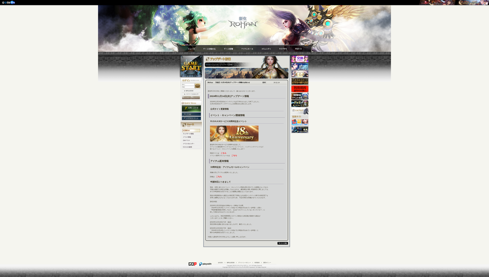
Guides (207, 48)
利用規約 (257, 262)
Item (245, 48)
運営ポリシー (267, 262)
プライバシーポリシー (244, 262)
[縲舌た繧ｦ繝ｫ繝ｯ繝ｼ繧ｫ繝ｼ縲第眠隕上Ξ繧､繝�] (437, 2)
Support (295, 48)
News (189, 48)
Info (226, 48)
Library (280, 48)
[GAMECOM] (9, 2)
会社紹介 (220, 262)
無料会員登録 (189, 90)
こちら (223, 153)
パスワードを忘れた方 (192, 94)
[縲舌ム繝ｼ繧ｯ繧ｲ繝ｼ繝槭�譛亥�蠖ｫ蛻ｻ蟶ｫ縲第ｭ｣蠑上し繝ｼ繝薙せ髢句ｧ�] (473, 2)
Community (264, 48)
